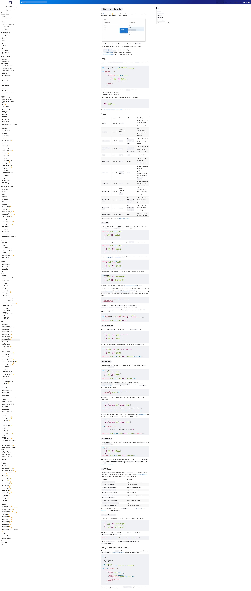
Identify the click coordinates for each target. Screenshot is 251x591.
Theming (4, 45)
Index (2, 546)
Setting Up (4, 399)
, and (8, 454)
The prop (5, 451)
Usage (158, 8)
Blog (231, 2)
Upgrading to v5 (6, 52)
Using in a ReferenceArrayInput (164, 22)
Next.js (3, 21)
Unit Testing (5, 535)
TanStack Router (6, 537)
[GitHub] (244, 2)
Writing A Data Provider (8, 70)
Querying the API (6, 67)
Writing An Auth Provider (8, 101)
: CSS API (159, 19)
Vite (3, 19)
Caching (4, 533)
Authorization (5, 102)
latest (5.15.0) (9, 6)
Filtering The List (6, 130)
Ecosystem (3, 541)
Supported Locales (7, 401)
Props (158, 10)
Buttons (4, 437)
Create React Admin (7, 18)
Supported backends (7, 68)
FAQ (2, 544)
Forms (3, 38)
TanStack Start (5, 26)
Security (4, 40)
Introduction (5, 128)
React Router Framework (8, 24)
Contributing (4, 542)
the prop (130, 285)
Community (5, 53)
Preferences (5, 48)
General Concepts (6, 33)
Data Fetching (5, 35)
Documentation (220, 2)
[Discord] (246, 2)
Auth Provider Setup (7, 97)
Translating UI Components (9, 403)
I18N (3, 47)
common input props (123, 218)
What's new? (4, 12)
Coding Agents (5, 29)
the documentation (113, 109)
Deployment (5, 28)
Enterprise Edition (238, 2)
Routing (4, 42)
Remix (3, 23)
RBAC (3, 104)
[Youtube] (249, 2)
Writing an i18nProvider (8, 404)
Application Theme (6, 453)
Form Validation (6, 189)
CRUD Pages (5, 37)
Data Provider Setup (7, 65)
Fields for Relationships (8, 277)
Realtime (4, 43)
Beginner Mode (12, 10)
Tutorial (4, 16)
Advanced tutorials (6, 538)
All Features (5, 50)
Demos (227, 2)
